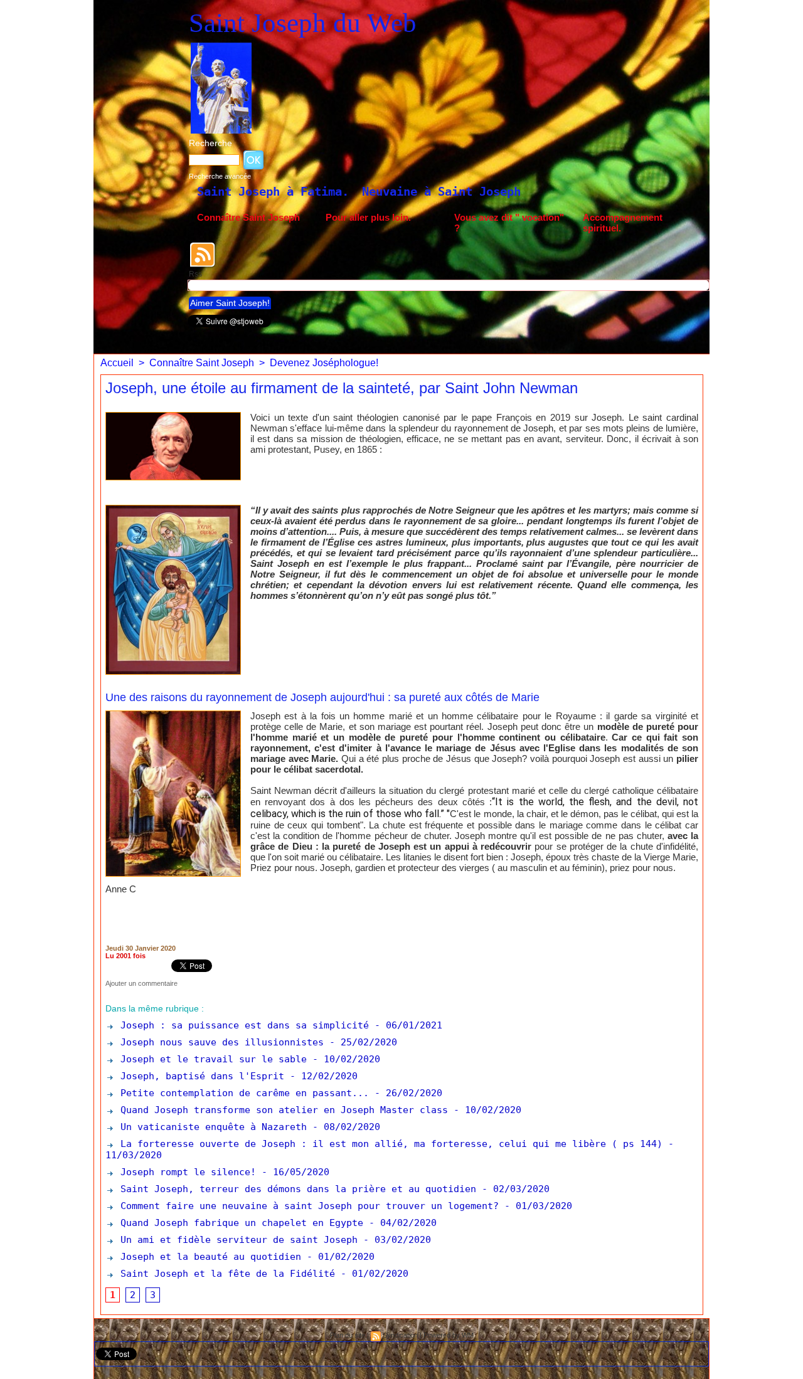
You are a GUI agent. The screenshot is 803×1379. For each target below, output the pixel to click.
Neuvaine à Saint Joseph (331, 191)
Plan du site (347, 1335)
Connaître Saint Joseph (248, 217)
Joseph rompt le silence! (185, 1172)
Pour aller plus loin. (368, 217)
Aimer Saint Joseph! (230, 303)
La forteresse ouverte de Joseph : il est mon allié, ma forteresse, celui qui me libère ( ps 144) (388, 1143)
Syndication (400, 1335)
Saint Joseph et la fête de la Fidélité (225, 1273)
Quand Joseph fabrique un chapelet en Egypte (239, 1222)
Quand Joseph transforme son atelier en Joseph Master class (281, 1110)
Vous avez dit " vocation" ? (509, 222)
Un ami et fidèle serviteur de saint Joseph (236, 1239)
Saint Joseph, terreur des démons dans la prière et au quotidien (295, 1189)
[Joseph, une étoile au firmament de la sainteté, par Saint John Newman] (173, 416)
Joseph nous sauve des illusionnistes (219, 1042)
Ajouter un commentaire (141, 983)
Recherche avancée (220, 176)
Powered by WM (448, 1335)
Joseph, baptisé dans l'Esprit (199, 1076)
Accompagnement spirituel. (622, 222)
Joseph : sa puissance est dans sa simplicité (242, 1025)
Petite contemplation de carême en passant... (242, 1093)
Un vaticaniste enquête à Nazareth (211, 1127)
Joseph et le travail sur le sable (211, 1059)
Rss (195, 274)
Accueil (117, 362)
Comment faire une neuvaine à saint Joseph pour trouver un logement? (307, 1206)
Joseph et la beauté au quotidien (208, 1256)
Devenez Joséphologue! (324, 362)
